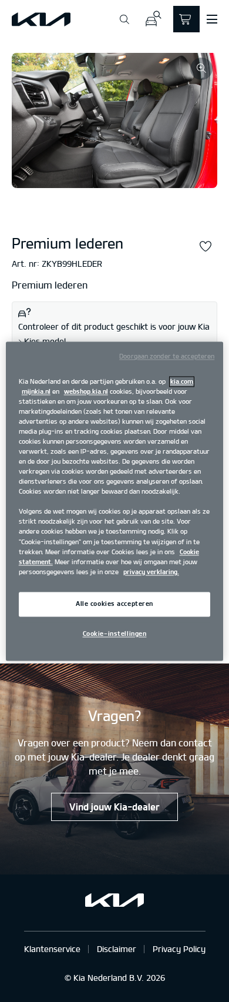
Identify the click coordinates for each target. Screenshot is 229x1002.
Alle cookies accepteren (114, 603)
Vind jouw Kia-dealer (114, 807)
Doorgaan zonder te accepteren (166, 356)
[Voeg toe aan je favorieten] (205, 247)
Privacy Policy (179, 949)
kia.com (181, 381)
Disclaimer (116, 949)
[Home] (41, 19)
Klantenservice (52, 949)
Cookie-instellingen (115, 633)
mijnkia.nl (36, 391)
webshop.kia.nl (86, 391)
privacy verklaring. (151, 572)
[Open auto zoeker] (153, 19)
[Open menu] (212, 19)
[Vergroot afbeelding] (201, 69)
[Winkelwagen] (186, 19)
